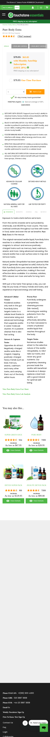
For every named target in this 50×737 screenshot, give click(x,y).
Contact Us (8, 722)
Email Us (6, 707)
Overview (9, 212)
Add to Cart (36, 92)
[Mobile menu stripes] (3, 14)
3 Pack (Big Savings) (20, 46)
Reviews (44, 212)
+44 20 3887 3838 (22, 702)
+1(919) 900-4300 (26, 693)
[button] (28, 67)
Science (29, 212)
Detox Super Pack (13, 485)
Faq (36, 212)
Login (5, 732)
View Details (12, 451)
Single (6, 46)
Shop (17, 7)
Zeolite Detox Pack (36, 485)
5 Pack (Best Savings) (38, 46)
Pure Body (36, 435)
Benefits (19, 212)
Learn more (25, 105)
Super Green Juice (13, 435)
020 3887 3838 (20, 698)
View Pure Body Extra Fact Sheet (16, 389)
